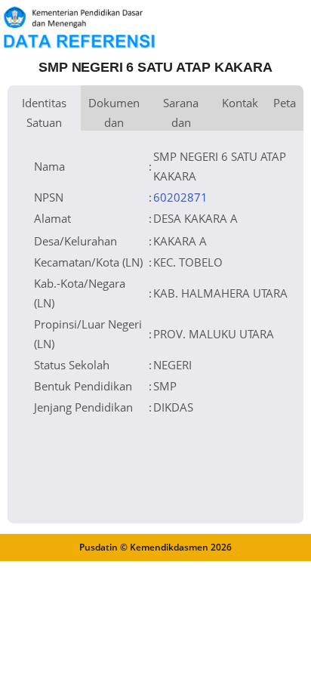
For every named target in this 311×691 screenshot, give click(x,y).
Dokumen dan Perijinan (114, 113)
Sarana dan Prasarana (181, 113)
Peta (284, 102)
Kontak (240, 102)
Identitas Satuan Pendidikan (44, 113)
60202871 (180, 197)
